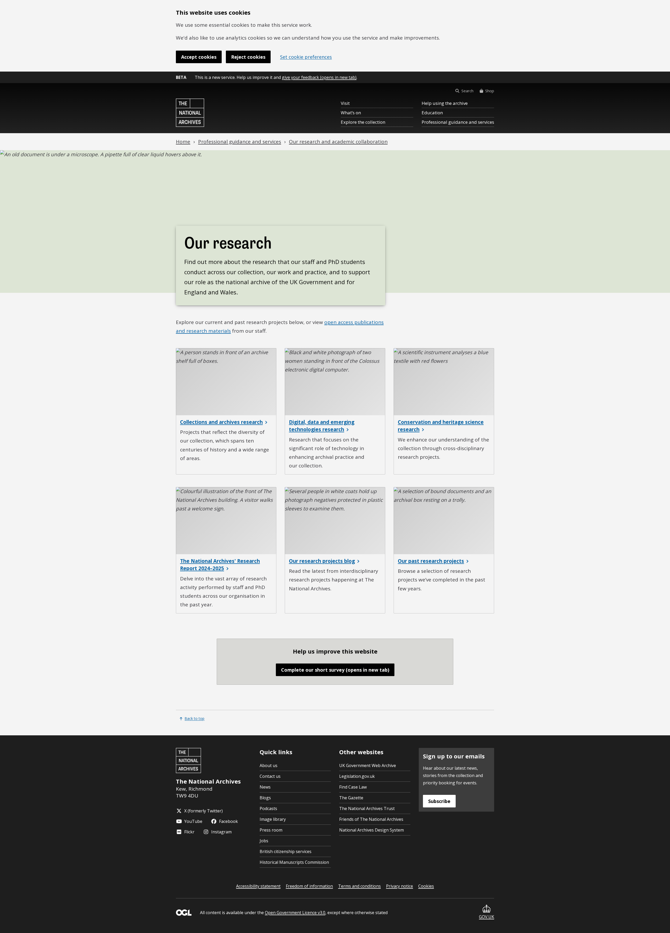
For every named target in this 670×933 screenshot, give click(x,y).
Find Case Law (353, 787)
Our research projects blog (322, 561)
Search (467, 90)
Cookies (426, 886)
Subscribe (439, 801)
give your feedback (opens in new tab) (319, 77)
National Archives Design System (371, 830)
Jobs (264, 841)
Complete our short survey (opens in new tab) (335, 670)
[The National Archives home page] (190, 113)
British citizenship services (285, 851)
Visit (345, 103)
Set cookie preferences (306, 57)
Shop (489, 90)
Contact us (270, 776)
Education (432, 113)
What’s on (351, 113)
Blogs (265, 798)
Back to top (194, 718)
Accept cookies (198, 57)
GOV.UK (486, 917)
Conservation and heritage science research (441, 426)
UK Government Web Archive (367, 765)
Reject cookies (248, 57)
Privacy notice (399, 886)
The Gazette (351, 798)
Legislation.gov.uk (357, 776)
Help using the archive (445, 103)
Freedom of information (309, 886)
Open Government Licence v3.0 (295, 912)
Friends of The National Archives (371, 819)
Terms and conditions (359, 886)
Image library (273, 819)
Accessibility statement (258, 886)
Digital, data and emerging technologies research (321, 426)
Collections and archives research (221, 422)
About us (268, 765)
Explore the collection (363, 122)
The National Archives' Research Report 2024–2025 (220, 565)
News (265, 787)
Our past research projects (431, 561)
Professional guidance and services (458, 122)
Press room (271, 830)
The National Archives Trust (367, 808)
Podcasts (268, 808)
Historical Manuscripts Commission (294, 862)
